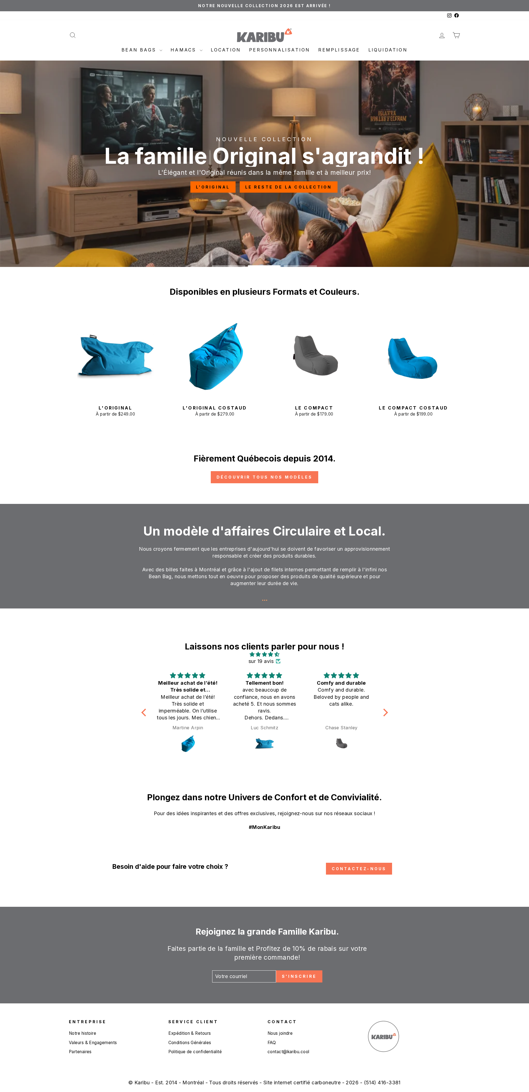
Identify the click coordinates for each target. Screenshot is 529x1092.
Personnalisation (279, 50)
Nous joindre (280, 1033)
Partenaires (80, 1051)
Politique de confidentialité (195, 1051)
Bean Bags (140, 50)
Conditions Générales (189, 1042)
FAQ (272, 1042)
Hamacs (184, 50)
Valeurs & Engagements (93, 1042)
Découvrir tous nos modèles (264, 477)
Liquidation (387, 50)
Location (226, 50)
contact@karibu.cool (288, 1051)
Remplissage (339, 50)
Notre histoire (82, 1033)
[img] (264, 654)
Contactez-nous (359, 868)
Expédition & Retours (189, 1033)
